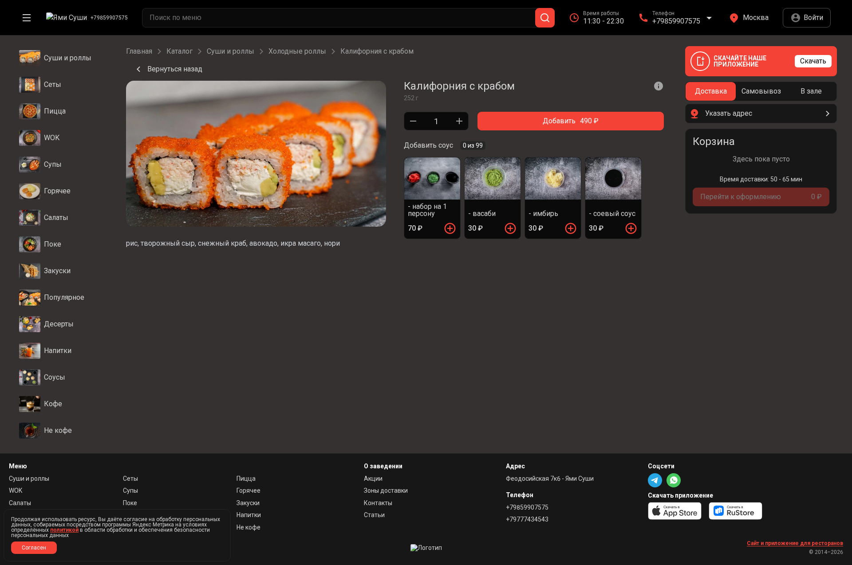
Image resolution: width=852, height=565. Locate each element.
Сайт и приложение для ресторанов (795, 543)
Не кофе (248, 527)
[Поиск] (545, 17)
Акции (373, 478)
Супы (130, 490)
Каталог (179, 51)
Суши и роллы (230, 51)
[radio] (711, 91)
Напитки (249, 514)
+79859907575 (527, 507)
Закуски (248, 502)
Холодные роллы (297, 51)
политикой (64, 530)
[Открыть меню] (26, 17)
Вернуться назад (174, 69)
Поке (130, 502)
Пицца (246, 478)
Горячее (248, 490)
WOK (15, 490)
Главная (139, 51)
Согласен (34, 548)
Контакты (378, 502)
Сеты (130, 478)
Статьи (374, 514)
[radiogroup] (761, 91)
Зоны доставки (386, 490)
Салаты (20, 502)
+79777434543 (527, 519)
